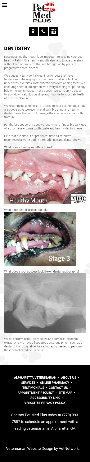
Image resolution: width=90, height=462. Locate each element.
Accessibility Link (45, 398)
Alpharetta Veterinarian (35, 378)
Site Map (65, 393)
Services (28, 383)
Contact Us (58, 388)
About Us (68, 378)
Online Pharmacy (54, 383)
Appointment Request (36, 393)
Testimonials (33, 388)
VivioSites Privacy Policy (45, 403)
